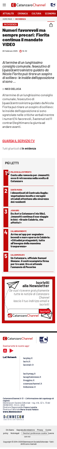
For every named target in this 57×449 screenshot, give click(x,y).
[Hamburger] (4, 5)
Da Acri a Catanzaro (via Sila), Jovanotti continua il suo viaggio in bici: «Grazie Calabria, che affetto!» (29, 218)
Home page (7, 19)
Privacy (40, 430)
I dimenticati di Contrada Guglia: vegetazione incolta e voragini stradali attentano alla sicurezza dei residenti (30, 197)
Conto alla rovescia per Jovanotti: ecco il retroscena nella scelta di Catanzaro (30, 178)
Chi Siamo (10, 430)
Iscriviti (45, 311)
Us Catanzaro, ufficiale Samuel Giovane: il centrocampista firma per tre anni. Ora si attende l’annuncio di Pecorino (30, 262)
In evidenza (20, 19)
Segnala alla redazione (25, 430)
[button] (51, 25)
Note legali (15, 433)
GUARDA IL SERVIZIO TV (18, 141)
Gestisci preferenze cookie (35, 433)
